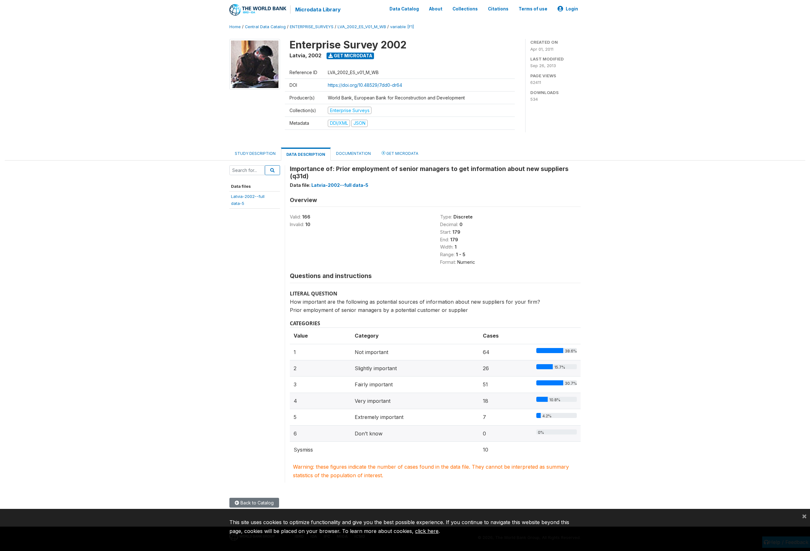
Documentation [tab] (353, 153)
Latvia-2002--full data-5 (339, 185)
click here (427, 531)
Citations (498, 8)
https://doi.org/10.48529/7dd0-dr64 (365, 85)
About (435, 8)
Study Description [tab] (255, 153)
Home (235, 26)
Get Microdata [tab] (401, 153)
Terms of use (533, 8)
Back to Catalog (256, 502)
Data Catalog (404, 8)
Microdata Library (318, 9)
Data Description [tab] (305, 154)
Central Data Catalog (265, 26)
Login (572, 8)
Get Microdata (352, 55)
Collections (465, 8)
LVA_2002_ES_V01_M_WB (362, 26)
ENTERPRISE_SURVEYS (311, 26)
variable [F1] (402, 26)
